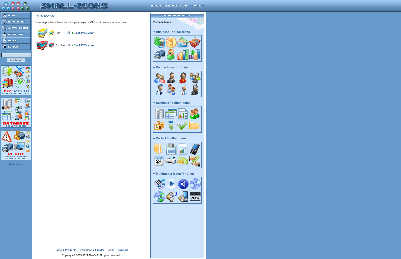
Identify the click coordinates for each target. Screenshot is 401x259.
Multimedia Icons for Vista (174, 174)
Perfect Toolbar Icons (171, 138)
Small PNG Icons (84, 33)
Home (58, 250)
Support (123, 250)
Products (70, 250)
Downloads (87, 250)
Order (100, 250)
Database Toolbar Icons (172, 103)
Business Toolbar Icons (172, 32)
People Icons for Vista (171, 67)
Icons (111, 250)
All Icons (17, 164)
